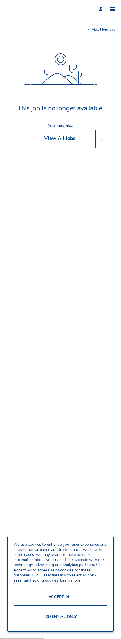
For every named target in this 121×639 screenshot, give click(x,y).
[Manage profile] (101, 9)
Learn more (70, 580)
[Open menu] (112, 9)
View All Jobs (60, 138)
